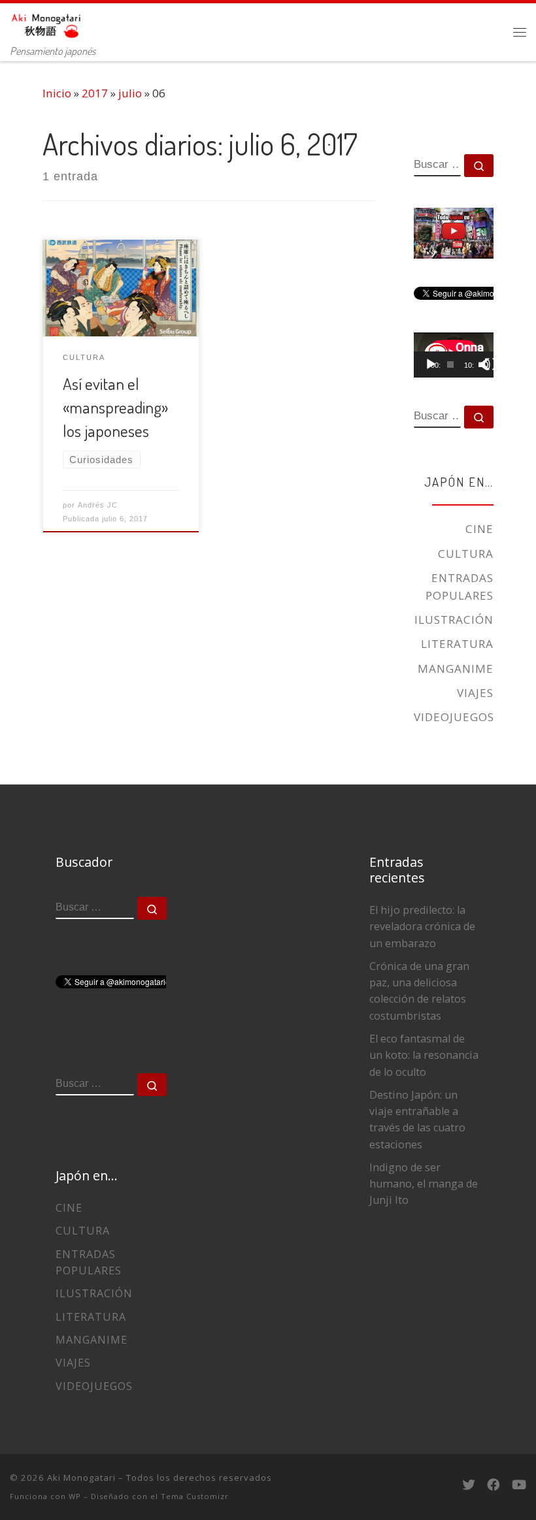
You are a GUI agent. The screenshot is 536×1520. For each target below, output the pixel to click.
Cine (479, 528)
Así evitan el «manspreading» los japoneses (115, 407)
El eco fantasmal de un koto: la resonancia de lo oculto (423, 1054)
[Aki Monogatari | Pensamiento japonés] (47, 22)
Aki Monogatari (81, 1477)
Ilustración (454, 619)
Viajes (475, 692)
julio (130, 93)
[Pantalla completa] (490, 364)
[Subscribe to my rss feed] (423, 1485)
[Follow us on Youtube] (519, 1485)
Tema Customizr (195, 1496)
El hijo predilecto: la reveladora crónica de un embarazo (422, 926)
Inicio (56, 93)
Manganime (456, 668)
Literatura (457, 643)
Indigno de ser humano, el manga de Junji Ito (423, 1183)
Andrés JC (98, 505)
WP (75, 1496)
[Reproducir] (430, 364)
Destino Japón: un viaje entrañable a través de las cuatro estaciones (417, 1120)
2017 (95, 93)
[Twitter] (468, 1485)
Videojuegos (454, 716)
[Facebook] (493, 1485)
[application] (454, 355)
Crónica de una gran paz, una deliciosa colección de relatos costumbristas (419, 991)
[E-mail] (445, 1485)
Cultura (466, 553)
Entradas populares (460, 586)
